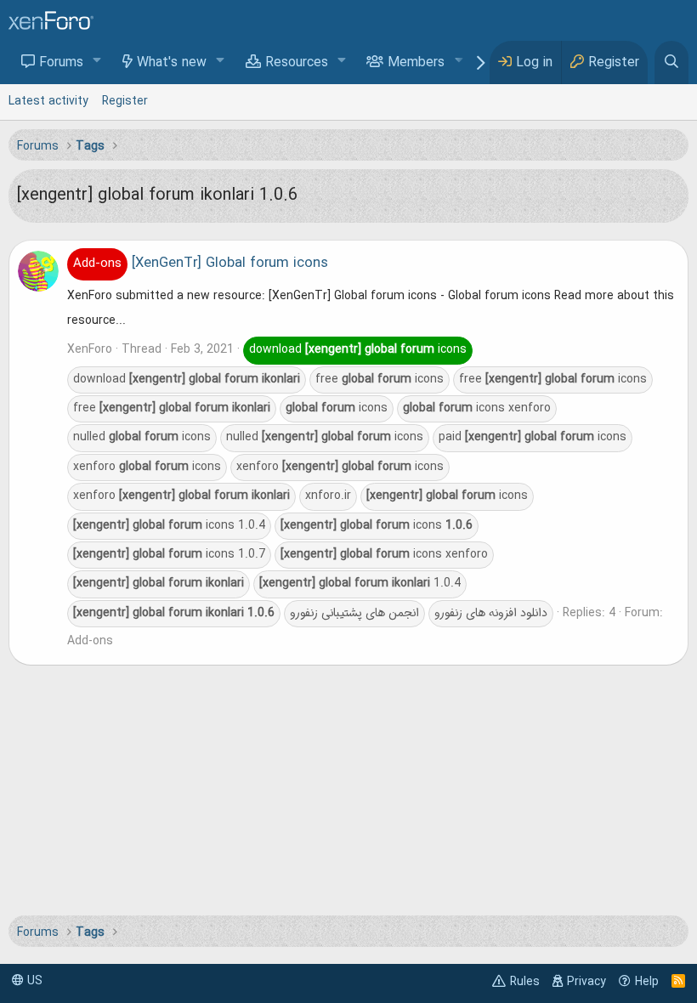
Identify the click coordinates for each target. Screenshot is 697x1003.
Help (647, 981)
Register (125, 101)
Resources (296, 63)
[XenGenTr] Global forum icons (200, 263)
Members (416, 63)
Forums (61, 63)
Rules (525, 981)
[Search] (671, 62)
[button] (97, 61)
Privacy (586, 981)
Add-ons (90, 641)
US (33, 981)
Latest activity (48, 101)
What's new (172, 63)
